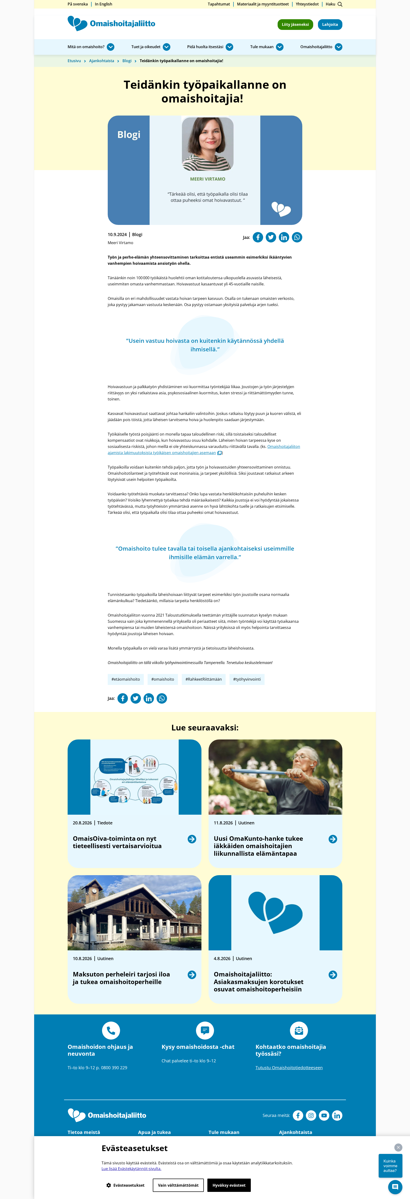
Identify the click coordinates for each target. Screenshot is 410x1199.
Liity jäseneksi (295, 24)
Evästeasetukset (128, 1185)
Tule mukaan (262, 47)
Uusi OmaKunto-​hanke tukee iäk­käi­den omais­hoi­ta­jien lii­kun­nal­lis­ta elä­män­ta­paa (258, 846)
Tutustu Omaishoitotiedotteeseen (289, 1067)
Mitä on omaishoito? (86, 47)
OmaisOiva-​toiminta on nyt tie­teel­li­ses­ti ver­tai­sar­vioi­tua (118, 842)
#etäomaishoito (126, 679)
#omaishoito (162, 679)
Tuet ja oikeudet (145, 47)
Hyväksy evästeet (229, 1185)
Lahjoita (330, 24)
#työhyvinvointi (247, 679)
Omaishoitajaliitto (316, 47)
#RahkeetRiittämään (204, 679)
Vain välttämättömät (178, 1185)
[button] (398, 1147)
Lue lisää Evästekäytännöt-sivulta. (131, 1168)
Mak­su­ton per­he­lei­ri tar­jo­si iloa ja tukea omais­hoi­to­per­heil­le (121, 978)
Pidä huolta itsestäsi (205, 47)
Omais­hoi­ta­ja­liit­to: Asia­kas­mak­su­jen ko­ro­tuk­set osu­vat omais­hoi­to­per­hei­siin (258, 982)
